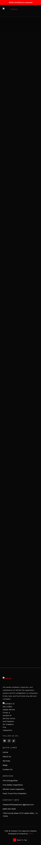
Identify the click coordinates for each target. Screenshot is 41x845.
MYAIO (30, 834)
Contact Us (7, 769)
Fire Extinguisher (10, 780)
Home (5, 752)
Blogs (5, 765)
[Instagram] (9, 741)
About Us (7, 756)
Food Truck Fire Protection (14, 793)
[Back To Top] (14, 840)
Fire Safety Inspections (13, 785)
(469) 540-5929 (9, 809)
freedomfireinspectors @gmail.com (18, 805)
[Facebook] (4, 741)
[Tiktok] (13, 741)
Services (6, 761)
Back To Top (22, 840)
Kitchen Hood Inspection (13, 789)
